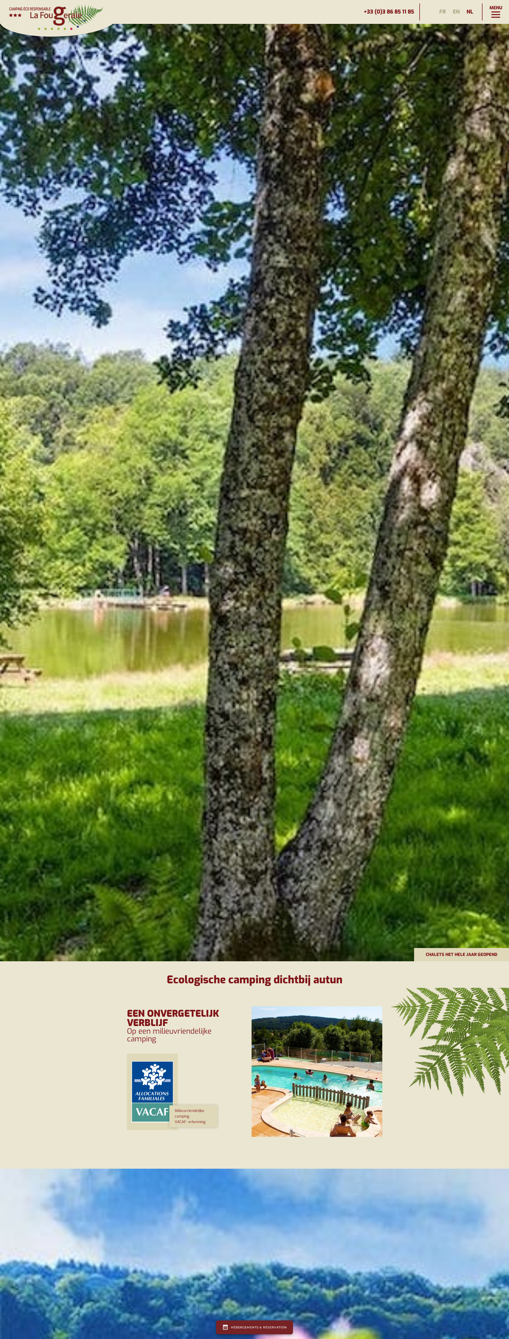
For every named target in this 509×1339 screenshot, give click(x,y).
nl (470, 11)
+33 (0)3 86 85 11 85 (389, 11)
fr (442, 11)
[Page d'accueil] (58, 12)
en (456, 11)
